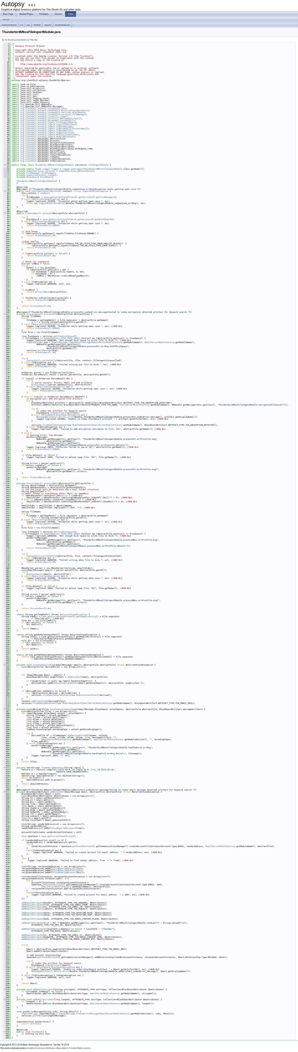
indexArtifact (58, 413)
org (28, 25)
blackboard (46, 177)
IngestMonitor (64, 130)
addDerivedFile (76, 735)
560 (6, 1032)
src (21, 25)
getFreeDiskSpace (64, 336)
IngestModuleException (95, 191)
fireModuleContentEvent (56, 695)
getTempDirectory (86, 616)
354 (6, 665)
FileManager (79, 114)
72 (6, 177)
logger (55, 169)
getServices (85, 197)
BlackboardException (68, 415)
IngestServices (65, 133)
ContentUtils (67, 120)
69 (6, 171)
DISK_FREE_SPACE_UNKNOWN (75, 338)
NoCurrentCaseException (75, 110)
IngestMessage (64, 126)
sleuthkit (37, 25)
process (47, 213)
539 (6, 989)
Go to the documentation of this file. (20, 40)
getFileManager (104, 197)
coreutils (53, 116)
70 (6, 173)
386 (6, 709)
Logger (64, 116)
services (66, 112)
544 (6, 999)
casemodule (54, 108)
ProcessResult (80, 128)
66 (6, 165)
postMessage (44, 350)
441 (6, 792)
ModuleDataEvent (65, 137)
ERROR (56, 225)
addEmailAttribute (32, 903)
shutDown (36, 1032)
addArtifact (74, 677)
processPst (41, 300)
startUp (36, 191)
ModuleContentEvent (67, 135)
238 (6, 483)
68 (6, 169)
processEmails (40, 384)
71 (6, 175)
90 (6, 213)
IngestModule (63, 128)
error (71, 417)
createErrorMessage (80, 342)
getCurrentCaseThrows (62, 197)
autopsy (48, 25)
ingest (51, 122)
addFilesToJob (40, 701)
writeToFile (49, 360)
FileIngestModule (66, 122)
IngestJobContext (66, 124)
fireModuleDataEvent (54, 425)
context (52, 175)
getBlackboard (103, 219)
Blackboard (78, 112)
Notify (62, 417)
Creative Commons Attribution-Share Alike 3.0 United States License (58, 1048)
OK (54, 235)
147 (6, 314)
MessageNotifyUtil (70, 118)
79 (6, 191)
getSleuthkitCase (82, 846)
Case (63, 108)
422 (6, 768)
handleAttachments (66, 683)
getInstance (84, 171)
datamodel (53, 120)
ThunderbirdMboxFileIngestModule (54, 165)
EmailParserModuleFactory (107, 342)
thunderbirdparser (9, 25)
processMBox (42, 292)
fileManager (48, 173)
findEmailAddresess (52, 768)
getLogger (76, 169)
